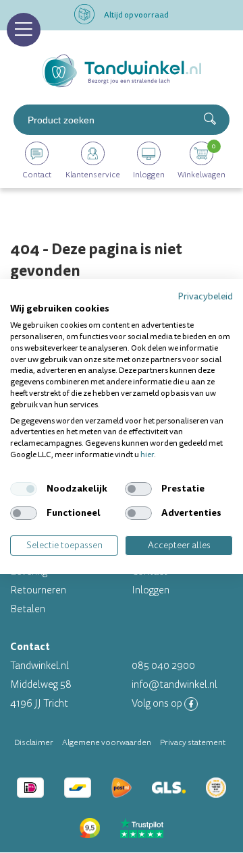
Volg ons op (158, 704)
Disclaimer (33, 742)
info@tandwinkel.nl (174, 685)
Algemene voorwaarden (106, 742)
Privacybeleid (205, 296)
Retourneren (38, 590)
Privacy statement (192, 742)
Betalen (27, 609)
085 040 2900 (163, 666)
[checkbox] (23, 489)
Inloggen (150, 590)
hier (147, 455)
